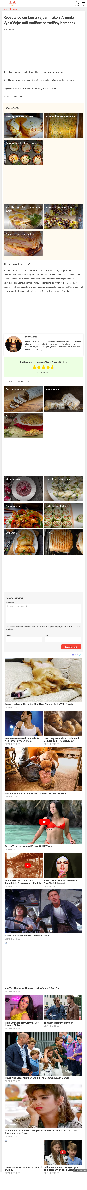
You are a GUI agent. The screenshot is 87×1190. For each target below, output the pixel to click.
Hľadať (77, 5)
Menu (83, 5)
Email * (47, 636)
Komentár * (10, 603)
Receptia (4, 9)
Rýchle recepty (12, 9)
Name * (8, 636)
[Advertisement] (43, 48)
